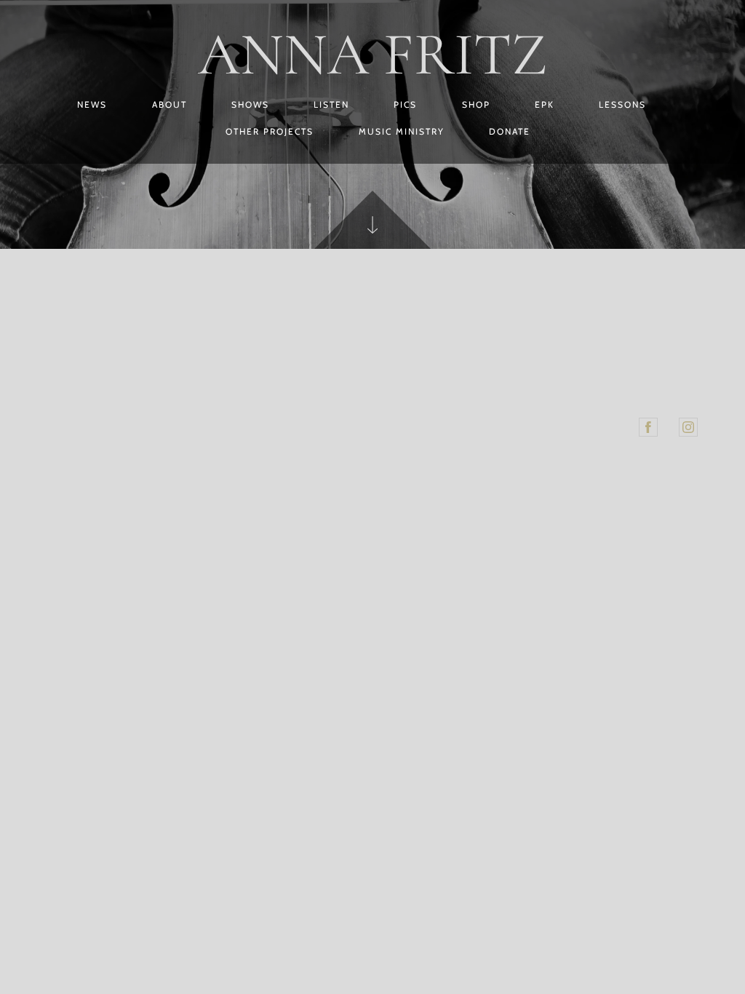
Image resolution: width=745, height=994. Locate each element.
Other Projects (270, 131)
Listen (331, 104)
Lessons (622, 104)
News (92, 104)
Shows (250, 104)
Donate (509, 131)
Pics (405, 104)
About (169, 104)
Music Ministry (402, 131)
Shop (476, 104)
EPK (544, 104)
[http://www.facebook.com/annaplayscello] (648, 427)
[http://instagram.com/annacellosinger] (688, 427)
